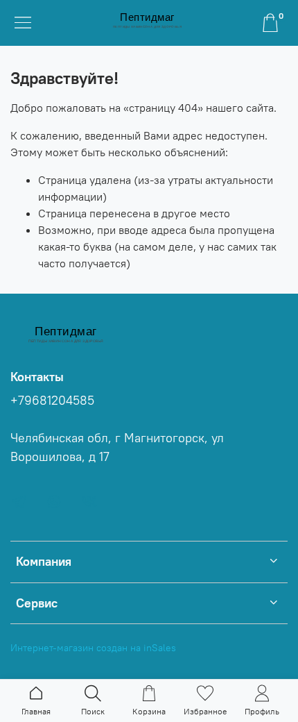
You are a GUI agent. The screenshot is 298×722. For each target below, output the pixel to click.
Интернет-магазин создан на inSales (93, 647)
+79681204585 (52, 400)
